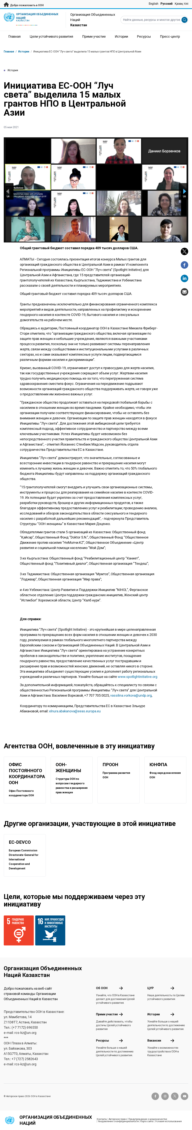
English (153, 3)
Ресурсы (102, 1040)
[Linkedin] (184, 278)
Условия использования (168, 1121)
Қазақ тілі (181, 3)
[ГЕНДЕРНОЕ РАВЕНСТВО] (17, 930)
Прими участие (107, 1014)
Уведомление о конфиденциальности (118, 1121)
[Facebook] (184, 265)
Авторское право (118, 1119)
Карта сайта (146, 1121)
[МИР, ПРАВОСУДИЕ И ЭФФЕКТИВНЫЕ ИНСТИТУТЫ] (48, 930)
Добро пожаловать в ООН (27, 5)
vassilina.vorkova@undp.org (131, 695)
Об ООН (101, 988)
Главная (9, 51)
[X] (184, 251)
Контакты (102, 1119)
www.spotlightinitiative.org (137, 677)
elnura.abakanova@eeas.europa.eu (75, 711)
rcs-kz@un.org (25, 1033)
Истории (23, 51)
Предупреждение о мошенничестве (147, 1119)
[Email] (184, 292)
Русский (166, 3)
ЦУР (150, 988)
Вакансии (154, 1040)
